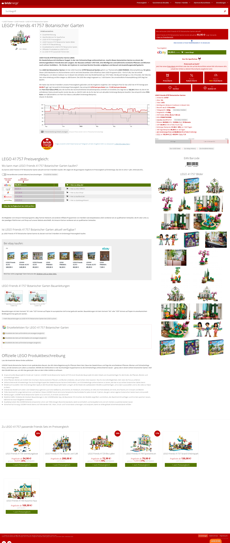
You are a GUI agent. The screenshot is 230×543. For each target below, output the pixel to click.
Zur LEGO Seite (175, 148)
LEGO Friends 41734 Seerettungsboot (22, 453)
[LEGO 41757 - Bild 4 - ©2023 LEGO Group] (184, 204)
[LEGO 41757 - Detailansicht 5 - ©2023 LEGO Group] (208, 293)
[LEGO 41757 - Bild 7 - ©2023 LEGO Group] (208, 221)
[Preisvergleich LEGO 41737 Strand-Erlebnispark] (181, 443)
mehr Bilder (23, 49)
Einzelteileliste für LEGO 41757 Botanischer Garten (59, 47)
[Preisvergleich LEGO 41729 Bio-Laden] (101, 443)
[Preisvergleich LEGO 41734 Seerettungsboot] (22, 443)
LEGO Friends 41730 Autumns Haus (21, 500)
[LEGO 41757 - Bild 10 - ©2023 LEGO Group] (216, 239)
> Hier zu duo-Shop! (76, 192)
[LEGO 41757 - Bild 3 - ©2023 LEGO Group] (167, 204)
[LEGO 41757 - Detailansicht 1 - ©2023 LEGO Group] (204, 257)
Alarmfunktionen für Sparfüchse (53, 37)
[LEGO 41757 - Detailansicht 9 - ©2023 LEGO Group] (208, 329)
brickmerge (203, 536)
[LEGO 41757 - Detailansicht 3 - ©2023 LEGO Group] (208, 275)
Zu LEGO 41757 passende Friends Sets (55, 52)
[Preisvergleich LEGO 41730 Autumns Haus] (22, 490)
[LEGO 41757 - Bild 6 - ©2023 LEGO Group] (176, 221)
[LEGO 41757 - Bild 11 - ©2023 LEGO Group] (176, 257)
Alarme (202, 3)
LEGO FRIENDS (123, 70)
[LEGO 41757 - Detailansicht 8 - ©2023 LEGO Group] (176, 329)
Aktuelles (161, 3)
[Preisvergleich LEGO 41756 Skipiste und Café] (62, 443)
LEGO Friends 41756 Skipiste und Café (61, 453)
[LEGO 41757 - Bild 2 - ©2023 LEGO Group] (215, 186)
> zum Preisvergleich (21, 465)
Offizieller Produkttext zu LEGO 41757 (55, 49)
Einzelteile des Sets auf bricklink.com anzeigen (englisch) (24, 333)
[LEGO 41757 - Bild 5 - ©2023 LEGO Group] (208, 204)
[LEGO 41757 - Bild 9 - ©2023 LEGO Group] (192, 239)
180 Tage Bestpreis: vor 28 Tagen (171, 130)
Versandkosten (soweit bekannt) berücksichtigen (24, 174)
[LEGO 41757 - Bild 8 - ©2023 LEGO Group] (167, 239)
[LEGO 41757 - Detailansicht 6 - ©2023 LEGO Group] (176, 311)
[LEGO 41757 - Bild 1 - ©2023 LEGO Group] (192, 186)
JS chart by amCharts (51, 105)
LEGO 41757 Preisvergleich (51, 39)
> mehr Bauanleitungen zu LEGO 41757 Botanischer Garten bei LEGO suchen (29, 318)
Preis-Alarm (171, 66)
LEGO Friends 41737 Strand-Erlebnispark (180, 453)
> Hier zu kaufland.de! (77, 196)
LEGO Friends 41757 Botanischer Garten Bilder (58, 42)
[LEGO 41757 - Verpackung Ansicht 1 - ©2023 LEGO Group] (167, 347)
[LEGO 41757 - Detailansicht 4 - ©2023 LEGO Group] (176, 293)
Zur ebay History (190, 148)
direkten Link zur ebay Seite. (47, 274)
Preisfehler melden (50, 174)
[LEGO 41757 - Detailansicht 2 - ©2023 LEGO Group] (176, 275)
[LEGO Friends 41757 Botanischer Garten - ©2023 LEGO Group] (20, 38)
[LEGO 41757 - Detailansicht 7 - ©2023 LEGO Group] (208, 311)
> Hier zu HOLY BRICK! (77, 189)
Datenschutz (213, 536)
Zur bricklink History (206, 148)
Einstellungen (221, 3)
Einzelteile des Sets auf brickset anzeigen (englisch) (22, 343)
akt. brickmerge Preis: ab (176, 132)
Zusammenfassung (49, 35)
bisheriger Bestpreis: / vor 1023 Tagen (174, 127)
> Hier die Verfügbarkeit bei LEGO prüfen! (19, 206)
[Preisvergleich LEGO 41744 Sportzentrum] (141, 443)
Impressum (223, 536)
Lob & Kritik (215, 541)
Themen (181, 3)
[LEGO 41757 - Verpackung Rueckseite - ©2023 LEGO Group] (192, 347)
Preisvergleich (142, 3)
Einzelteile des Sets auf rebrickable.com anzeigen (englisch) (25, 338)
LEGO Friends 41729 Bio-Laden (101, 453)
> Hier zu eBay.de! (76, 185)
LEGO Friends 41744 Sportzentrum (141, 453)
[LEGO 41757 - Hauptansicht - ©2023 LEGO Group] (168, 186)
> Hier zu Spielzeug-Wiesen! (79, 200)
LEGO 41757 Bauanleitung (51, 44)
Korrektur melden (180, 110)
